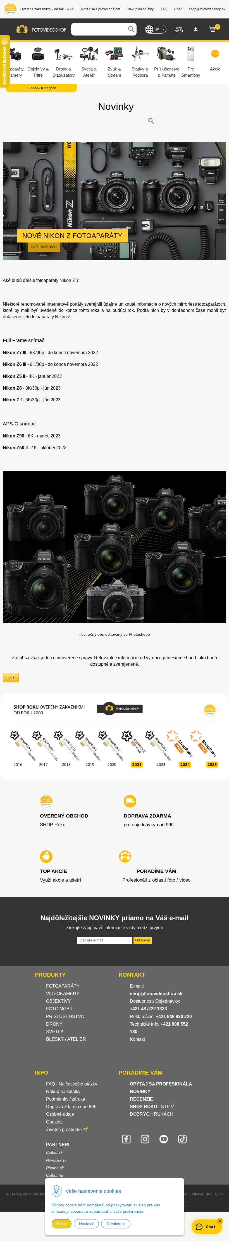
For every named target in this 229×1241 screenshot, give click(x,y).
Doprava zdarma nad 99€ (71, 1106)
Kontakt (137, 1039)
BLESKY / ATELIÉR (66, 1039)
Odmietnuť (115, 1223)
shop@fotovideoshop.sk (156, 993)
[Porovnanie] (179, 29)
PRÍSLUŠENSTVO (65, 1016)
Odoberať (142, 940)
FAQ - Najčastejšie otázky (71, 1084)
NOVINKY (140, 1091)
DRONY (54, 1024)
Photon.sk (55, 1167)
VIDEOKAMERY (62, 993)
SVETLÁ (55, 1031)
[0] (212, 29)
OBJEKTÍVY (58, 1001)
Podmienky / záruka (65, 1099)
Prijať (61, 1223)
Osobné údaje (60, 1114)
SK (157, 29)
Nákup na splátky (63, 1091)
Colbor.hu (54, 1175)
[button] (219, 1221)
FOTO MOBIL (59, 1008)
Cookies (54, 1122)
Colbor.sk (54, 1152)
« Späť (11, 677)
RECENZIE (141, 1099)
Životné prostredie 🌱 (67, 1129)
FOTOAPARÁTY (63, 986)
